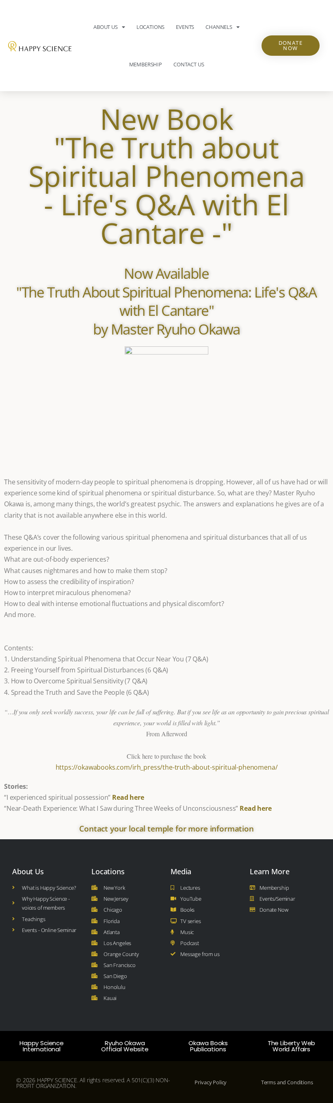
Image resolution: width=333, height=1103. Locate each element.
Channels (218, 27)
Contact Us (188, 64)
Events (185, 27)
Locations (150, 27)
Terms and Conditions (287, 1082)
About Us (105, 27)
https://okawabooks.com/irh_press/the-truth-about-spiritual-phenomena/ (167, 767)
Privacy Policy (211, 1082)
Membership (145, 64)
